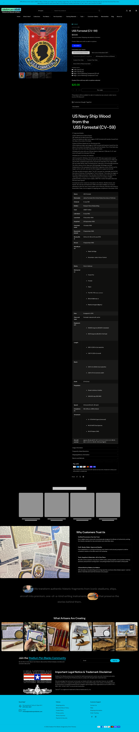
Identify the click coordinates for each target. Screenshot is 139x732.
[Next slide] (135, 2)
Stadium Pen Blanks (54, 727)
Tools (81, 16)
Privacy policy (60, 713)
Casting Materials (71, 16)
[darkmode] (135, 11)
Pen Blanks (46, 16)
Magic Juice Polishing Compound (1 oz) (85, 75)
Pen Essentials (58, 16)
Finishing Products (76, 67)
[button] (100, 90)
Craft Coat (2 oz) (78, 70)
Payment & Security (61, 718)
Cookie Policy (60, 710)
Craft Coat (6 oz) (78, 71)
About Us (119, 16)
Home (18, 16)
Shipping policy (60, 705)
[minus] (73, 90)
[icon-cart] (130, 10)
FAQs (91, 708)
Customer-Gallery (93, 16)
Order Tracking (94, 713)
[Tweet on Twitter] (80, 476)
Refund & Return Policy (62, 708)
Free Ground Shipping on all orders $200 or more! (69, 2)
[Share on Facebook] (77, 476)
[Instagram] (95, 716)
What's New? (27, 16)
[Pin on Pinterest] (83, 476)
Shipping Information (96, 710)
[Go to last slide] (4, 2)
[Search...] (99, 11)
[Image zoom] (43, 47)
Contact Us (93, 705)
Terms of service (60, 715)
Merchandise (105, 16)
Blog (112, 16)
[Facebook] (91, 716)
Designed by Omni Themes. (68, 727)
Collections (37, 16)
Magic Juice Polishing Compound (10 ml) (86, 73)
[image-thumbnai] (22, 75)
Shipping (84, 37)
